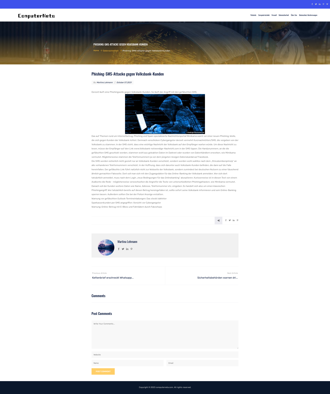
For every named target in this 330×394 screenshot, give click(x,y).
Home (96, 50)
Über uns (294, 15)
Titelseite (253, 15)
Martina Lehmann (105, 82)
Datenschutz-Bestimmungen (308, 15)
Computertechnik (264, 15)
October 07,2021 (124, 82)
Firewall (274, 15)
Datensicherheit (284, 15)
